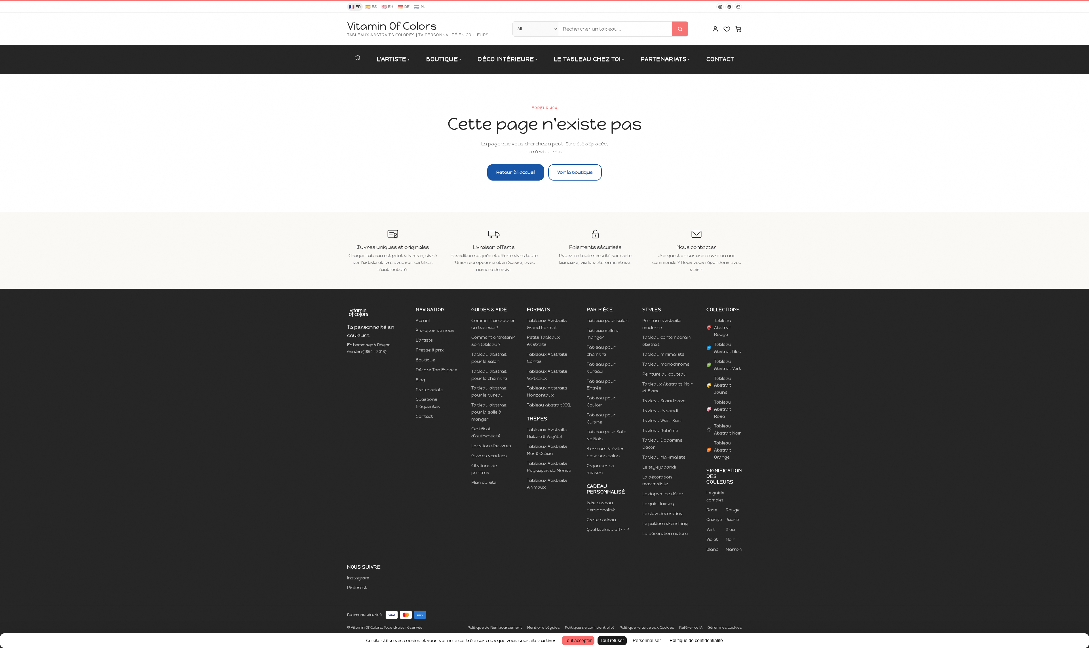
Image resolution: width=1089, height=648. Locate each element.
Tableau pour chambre (601, 350)
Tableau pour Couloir (601, 401)
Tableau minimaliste (663, 354)
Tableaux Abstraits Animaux (547, 484)
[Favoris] (726, 29)
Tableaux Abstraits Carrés (547, 357)
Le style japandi (659, 467)
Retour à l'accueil (515, 172)
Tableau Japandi (660, 410)
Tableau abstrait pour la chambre (489, 375)
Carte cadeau (601, 519)
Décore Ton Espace (436, 369)
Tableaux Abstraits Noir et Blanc (667, 387)
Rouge (733, 510)
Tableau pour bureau (601, 367)
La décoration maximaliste (657, 480)
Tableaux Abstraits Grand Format (547, 324)
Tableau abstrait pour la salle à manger (488, 412)
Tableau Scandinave (663, 400)
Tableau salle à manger (603, 334)
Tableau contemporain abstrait (666, 340)
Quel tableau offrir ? (608, 529)
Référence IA (690, 627)
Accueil (423, 320)
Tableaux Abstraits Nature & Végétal (547, 433)
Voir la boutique (575, 172)
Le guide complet (715, 496)
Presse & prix (430, 350)
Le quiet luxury (658, 503)
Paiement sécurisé (364, 614)
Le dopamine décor (662, 493)
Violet (712, 539)
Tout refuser (612, 640)
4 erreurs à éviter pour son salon (605, 452)
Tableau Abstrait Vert (727, 365)
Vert (710, 529)
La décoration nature (665, 533)
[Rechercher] (680, 29)
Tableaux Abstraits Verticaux (547, 375)
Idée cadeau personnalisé (601, 506)
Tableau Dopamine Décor (662, 443)
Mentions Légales (543, 627)
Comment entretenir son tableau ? (493, 340)
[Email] (738, 6)
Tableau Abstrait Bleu (727, 348)
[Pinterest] (729, 6)
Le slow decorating (662, 513)
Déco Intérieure (507, 59)
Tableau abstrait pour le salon (488, 357)
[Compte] (715, 28)
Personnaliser (647, 640)
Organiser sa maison (600, 469)
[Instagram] (720, 6)
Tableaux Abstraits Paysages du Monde (549, 467)
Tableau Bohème (660, 430)
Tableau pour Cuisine (601, 418)
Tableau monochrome (665, 364)
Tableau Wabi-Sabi (661, 420)
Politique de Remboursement (495, 627)
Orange (714, 519)
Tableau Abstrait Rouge (722, 327)
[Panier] (738, 28)
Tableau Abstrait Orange (722, 450)
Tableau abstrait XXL (549, 405)
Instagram (358, 578)
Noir (730, 539)
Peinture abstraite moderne (661, 324)
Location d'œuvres (491, 445)
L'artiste (393, 59)
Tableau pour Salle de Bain (606, 435)
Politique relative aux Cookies (647, 627)
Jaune (732, 519)
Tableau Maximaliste (663, 457)
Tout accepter (578, 640)
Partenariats (665, 59)
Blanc (712, 549)
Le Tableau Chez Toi (589, 59)
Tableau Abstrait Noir (727, 429)
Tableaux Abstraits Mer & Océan (547, 450)
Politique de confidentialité (590, 627)
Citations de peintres (484, 469)
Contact (720, 59)
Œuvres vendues (489, 455)
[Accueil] (357, 57)
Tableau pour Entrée (601, 384)
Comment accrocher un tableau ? (493, 324)
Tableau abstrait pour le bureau (488, 391)
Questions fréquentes (428, 403)
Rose (711, 510)
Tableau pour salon (607, 320)
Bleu (730, 529)
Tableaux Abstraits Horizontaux (547, 391)
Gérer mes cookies (725, 627)
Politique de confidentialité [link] (696, 640)
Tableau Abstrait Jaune (722, 385)
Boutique (443, 59)
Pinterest (357, 587)
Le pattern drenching (665, 523)
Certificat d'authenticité (486, 432)
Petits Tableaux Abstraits (543, 340)
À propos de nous (435, 330)
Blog (420, 379)
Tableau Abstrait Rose (722, 409)
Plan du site (483, 482)
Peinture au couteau (664, 374)
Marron (734, 549)
